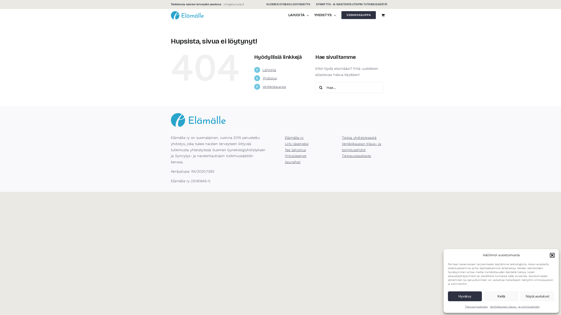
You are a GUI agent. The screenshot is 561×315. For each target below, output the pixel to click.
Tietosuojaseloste (476, 306)
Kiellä (501, 296)
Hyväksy (464, 296)
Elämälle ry (294, 138)
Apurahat (292, 162)
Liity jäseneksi (297, 144)
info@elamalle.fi (234, 4)
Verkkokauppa (274, 87)
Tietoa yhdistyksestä (359, 138)
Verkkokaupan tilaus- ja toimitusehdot (515, 306)
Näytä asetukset (537, 296)
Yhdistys (270, 78)
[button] (552, 255)
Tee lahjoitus (295, 150)
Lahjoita (269, 70)
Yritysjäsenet (295, 156)
